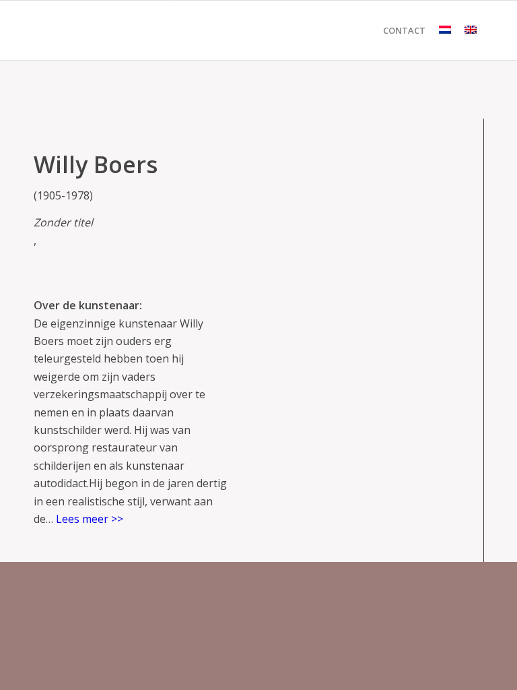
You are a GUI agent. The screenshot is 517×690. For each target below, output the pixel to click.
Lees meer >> (89, 518)
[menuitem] (404, 30)
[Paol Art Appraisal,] (135, 30)
